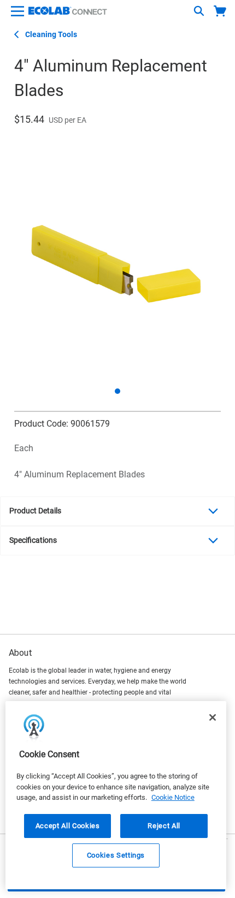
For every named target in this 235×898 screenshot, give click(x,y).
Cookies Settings (116, 855)
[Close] (213, 717)
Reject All (164, 826)
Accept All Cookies (68, 826)
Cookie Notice (173, 797)
